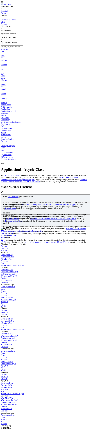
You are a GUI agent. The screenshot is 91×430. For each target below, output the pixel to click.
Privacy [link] (4, 291)
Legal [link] (3, 289)
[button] (45, 2)
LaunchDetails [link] (13, 197)
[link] (6, 4)
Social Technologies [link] (8, 235)
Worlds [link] (3, 242)
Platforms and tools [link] (8, 274)
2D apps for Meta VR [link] (9, 276)
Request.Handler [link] (12, 219)
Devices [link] (4, 278)
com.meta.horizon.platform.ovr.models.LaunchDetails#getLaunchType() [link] (49, 204)
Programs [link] (4, 261)
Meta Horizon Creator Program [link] (12, 265)
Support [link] (4, 295)
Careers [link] (4, 246)
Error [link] (21, 221)
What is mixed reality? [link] (9, 272)
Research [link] (4, 248)
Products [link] (4, 250)
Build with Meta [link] (7, 233)
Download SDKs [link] (7, 257)
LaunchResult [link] (10, 209)
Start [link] (2, 263)
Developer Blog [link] (7, 255)
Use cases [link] (4, 282)
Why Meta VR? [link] (7, 270)
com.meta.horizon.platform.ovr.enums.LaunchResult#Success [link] (53, 219)
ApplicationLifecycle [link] (12, 175)
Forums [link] (4, 293)
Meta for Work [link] (6, 259)
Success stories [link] (6, 280)
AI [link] (2, 240)
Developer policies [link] (8, 287)
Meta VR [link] (4, 238)
